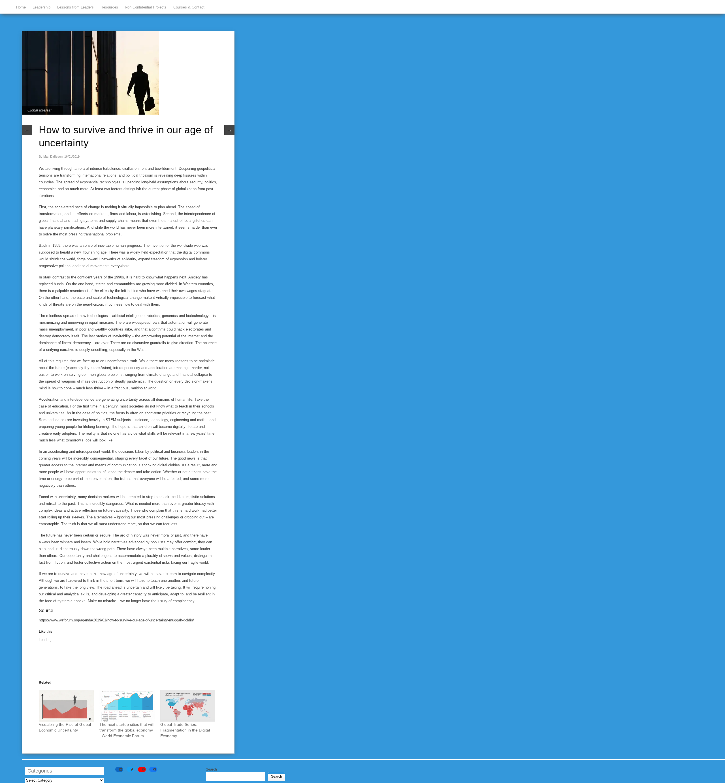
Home (21, 7)
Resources (109, 7)
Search (211, 769)
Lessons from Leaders (75, 7)
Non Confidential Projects (146, 7)
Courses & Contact (188, 7)
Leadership (41, 7)
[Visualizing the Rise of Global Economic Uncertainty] (66, 705)
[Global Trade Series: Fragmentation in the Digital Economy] (188, 705)
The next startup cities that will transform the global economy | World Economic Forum (126, 730)
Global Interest (39, 110)
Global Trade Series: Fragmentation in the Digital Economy (185, 730)
